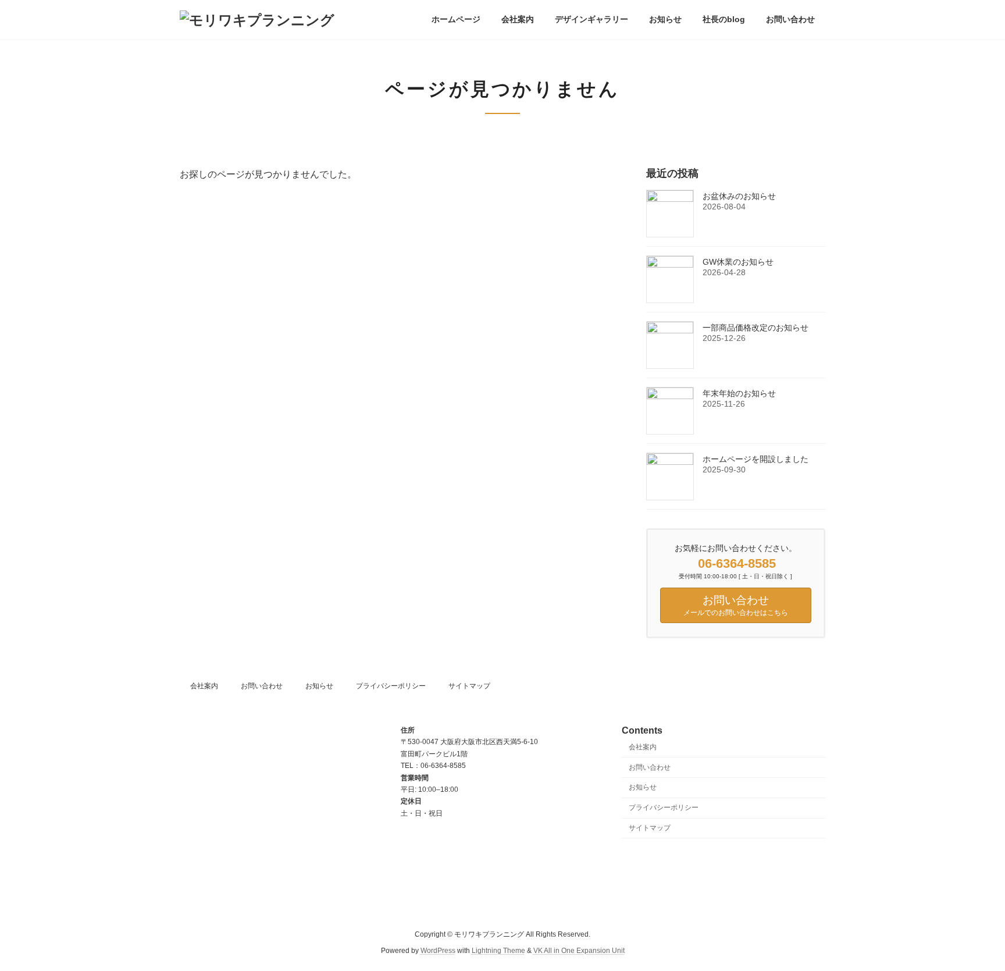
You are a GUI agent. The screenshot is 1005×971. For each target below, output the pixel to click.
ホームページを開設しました (755, 459)
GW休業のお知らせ (738, 261)
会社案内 (204, 686)
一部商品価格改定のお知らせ (755, 327)
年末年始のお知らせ (739, 393)
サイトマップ (469, 686)
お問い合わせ (262, 686)
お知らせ (319, 686)
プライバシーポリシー (391, 686)
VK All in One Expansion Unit (579, 951)
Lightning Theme (498, 951)
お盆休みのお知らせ (739, 196)
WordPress (437, 951)
